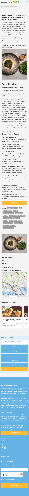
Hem (2, 6)
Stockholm (6, 6)
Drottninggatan (7, 210)
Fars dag (15, 210)
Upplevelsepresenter (8, 228)
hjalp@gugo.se (4, 440)
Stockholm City (18, 223)
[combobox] (14, 342)
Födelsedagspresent (8, 213)
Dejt (20, 208)
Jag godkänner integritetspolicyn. (9, 480)
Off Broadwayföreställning (17, 215)
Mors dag (5, 215)
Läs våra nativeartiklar (6, 451)
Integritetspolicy (5, 456)
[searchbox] (15, 341)
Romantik (19, 220)
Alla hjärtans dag (13, 208)
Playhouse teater (7, 218)
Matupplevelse (19, 213)
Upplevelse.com (12, 225)
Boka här (14, 202)
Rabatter (5, 220)
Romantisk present (8, 223)
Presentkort (17, 218)
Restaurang (12, 220)
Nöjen (11, 6)
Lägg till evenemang (14, 432)
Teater (15, 6)
